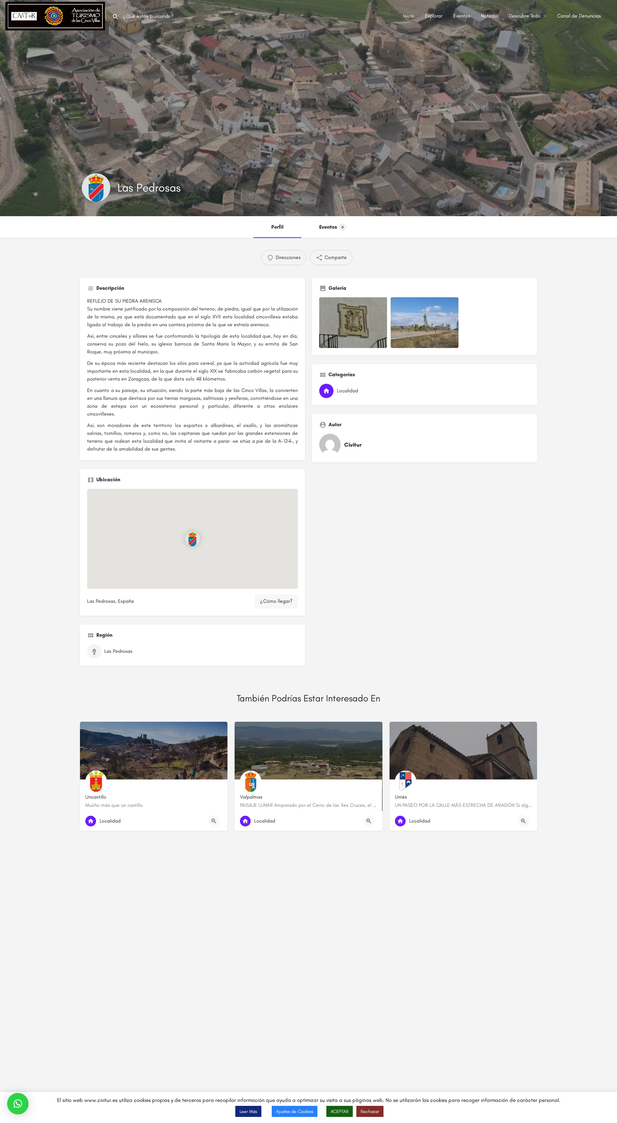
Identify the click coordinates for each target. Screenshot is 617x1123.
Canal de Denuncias (579, 16)
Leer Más (248, 1111)
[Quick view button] (214, 821)
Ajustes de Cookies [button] (294, 1111)
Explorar (433, 16)
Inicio (408, 16)
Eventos (461, 16)
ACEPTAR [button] (339, 1111)
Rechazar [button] (370, 1111)
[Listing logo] (96, 187)
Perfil (277, 227)
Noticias (489, 16)
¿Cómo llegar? (276, 601)
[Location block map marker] (192, 538)
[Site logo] (56, 16)
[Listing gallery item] (353, 322)
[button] (18, 1103)
